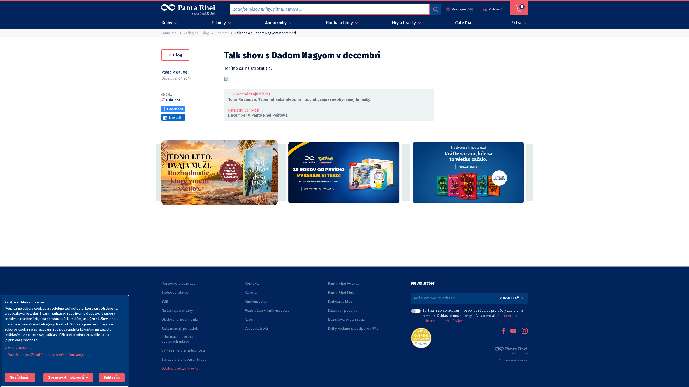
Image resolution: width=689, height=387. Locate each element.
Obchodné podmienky (180, 319)
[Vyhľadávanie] (435, 9)
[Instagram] (525, 331)
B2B (164, 301)
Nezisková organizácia (346, 319)
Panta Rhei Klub (341, 292)
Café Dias (464, 22)
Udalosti (174, 100)
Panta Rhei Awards (343, 283)
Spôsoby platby (175, 292)
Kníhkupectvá (256, 301)
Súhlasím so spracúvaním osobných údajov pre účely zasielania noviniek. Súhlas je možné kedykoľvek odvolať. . (472, 316)
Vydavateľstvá (256, 328)
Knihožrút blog (340, 301)
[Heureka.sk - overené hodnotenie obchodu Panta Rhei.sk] (421, 337)
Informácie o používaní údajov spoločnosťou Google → (48, 355)
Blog (177, 55)
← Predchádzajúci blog (249, 94)
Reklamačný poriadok (179, 328)
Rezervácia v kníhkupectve (267, 310)
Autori (250, 319)
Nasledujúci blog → (246, 110)
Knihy (167, 22)
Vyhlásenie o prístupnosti (183, 350)
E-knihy (219, 22)
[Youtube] (513, 331)
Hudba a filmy (340, 22)
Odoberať (510, 298)
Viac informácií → (18, 347)
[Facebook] (503, 331)
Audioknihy (276, 22)
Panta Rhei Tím (174, 72)
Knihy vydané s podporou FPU (353, 328)
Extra (516, 22)
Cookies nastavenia (513, 360)
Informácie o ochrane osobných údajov (179, 339)
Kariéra (251, 292)
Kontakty (252, 283)
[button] (20, 377)
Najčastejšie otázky (177, 310)
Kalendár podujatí (343, 310)
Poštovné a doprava (178, 283)
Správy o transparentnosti (184, 359)
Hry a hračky (404, 22)
